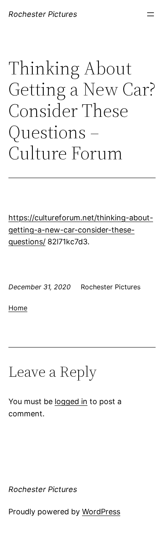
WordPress (101, 511)
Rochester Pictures (42, 14)
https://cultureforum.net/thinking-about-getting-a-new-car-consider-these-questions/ (80, 229)
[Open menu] (150, 14)
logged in (71, 401)
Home (17, 308)
